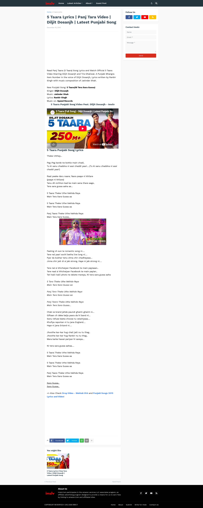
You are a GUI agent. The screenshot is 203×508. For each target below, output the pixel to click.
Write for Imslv (141, 505)
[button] (151, 3)
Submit (129, 505)
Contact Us (153, 505)
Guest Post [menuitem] (101, 3)
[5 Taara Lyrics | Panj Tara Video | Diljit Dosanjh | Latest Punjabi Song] (58, 461)
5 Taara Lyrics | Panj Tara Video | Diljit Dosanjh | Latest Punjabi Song (57, 473)
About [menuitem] (88, 3)
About (120, 505)
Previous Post (51, 482)
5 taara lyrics (57, 12)
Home (49, 12)
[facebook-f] (129, 17)
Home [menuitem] (61, 3)
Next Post (116, 482)
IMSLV (75, 505)
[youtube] (144, 17)
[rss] (152, 17)
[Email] (87, 441)
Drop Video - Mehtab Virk (75, 393)
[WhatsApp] (82, 441)
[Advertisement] (83, 50)
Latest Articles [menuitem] (74, 3)
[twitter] (136, 17)
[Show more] (92, 441)
